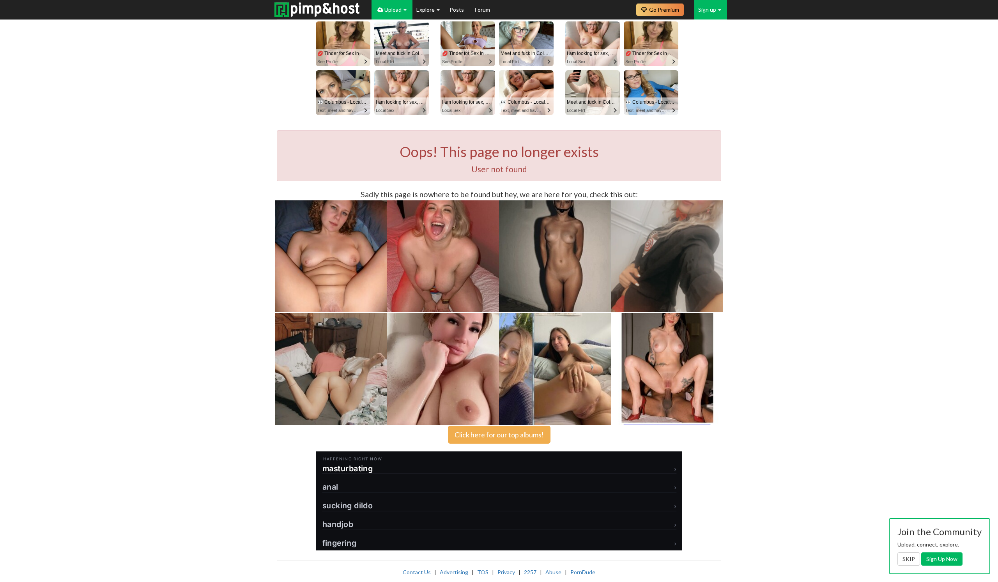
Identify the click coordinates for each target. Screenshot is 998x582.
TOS (482, 572)
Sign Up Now (941, 558)
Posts (457, 9)
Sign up (707, 9)
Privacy (506, 572)
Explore (426, 9)
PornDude (582, 572)
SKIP (908, 558)
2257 (530, 572)
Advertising (454, 572)
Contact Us (417, 572)
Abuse (553, 572)
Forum (482, 9)
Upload (393, 9)
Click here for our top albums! (499, 434)
